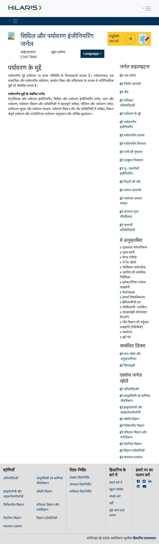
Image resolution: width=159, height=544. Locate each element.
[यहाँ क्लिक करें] (24, 8)
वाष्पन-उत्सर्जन (132, 190)
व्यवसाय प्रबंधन (12, 526)
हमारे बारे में (115, 482)
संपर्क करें (114, 496)
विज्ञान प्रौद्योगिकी (46, 518)
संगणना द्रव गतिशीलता (129, 214)
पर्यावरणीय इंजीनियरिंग (128, 124)
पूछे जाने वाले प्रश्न (116, 512)
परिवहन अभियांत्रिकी (127, 102)
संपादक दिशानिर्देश (80, 484)
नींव (125, 92)
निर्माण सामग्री (132, 84)
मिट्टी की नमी (131, 182)
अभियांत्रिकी (10, 478)
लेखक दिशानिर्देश (79, 477)
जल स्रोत (129, 75)
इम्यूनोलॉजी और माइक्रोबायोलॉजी (13, 493)
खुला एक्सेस (116, 489)
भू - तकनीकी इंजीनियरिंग (129, 170)
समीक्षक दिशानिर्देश (81, 491)
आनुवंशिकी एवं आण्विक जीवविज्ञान (49, 480)
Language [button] (91, 54)
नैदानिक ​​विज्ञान (12, 518)
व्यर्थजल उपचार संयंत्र (131, 200)
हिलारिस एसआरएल (144, 538)
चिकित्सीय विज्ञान (13, 505)
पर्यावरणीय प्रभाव (134, 135)
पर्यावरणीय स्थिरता (134, 143)
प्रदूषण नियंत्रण (133, 160)
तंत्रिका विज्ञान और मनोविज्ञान (47, 507)
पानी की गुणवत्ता (133, 152)
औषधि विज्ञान (44, 491)
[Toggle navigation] (146, 8)
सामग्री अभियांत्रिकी (127, 227)
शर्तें (111, 503)
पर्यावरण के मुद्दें (132, 114)
